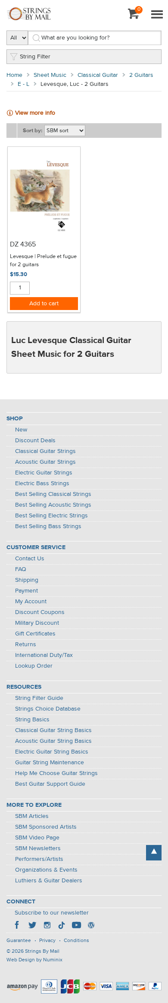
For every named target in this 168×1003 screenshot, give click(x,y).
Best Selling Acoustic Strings (53, 505)
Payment (26, 591)
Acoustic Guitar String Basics (53, 741)
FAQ (20, 569)
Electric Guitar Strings (43, 473)
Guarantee (18, 940)
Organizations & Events (46, 870)
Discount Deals (35, 441)
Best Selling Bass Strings (48, 526)
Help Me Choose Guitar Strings (56, 773)
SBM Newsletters (38, 848)
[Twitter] (32, 926)
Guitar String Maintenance (49, 763)
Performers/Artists (39, 859)
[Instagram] (46, 926)
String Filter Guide (39, 698)
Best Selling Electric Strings (51, 516)
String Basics (32, 720)
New (21, 430)
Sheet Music (50, 75)
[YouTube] (76, 926)
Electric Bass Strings (42, 483)
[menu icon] (157, 15)
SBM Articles (32, 816)
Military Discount (37, 623)
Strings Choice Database (48, 709)
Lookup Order (34, 666)
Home (14, 75)
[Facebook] (17, 926)
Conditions (76, 940)
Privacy (47, 940)
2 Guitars (141, 75)
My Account (31, 602)
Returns (25, 644)
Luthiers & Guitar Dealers (48, 881)
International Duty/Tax (44, 655)
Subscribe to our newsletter (52, 913)
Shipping (26, 580)
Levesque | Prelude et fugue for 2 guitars (43, 261)
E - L (23, 84)
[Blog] (90, 926)
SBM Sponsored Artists (46, 827)
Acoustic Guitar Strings (45, 462)
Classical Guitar (98, 75)
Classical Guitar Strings (45, 451)
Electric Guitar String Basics (51, 752)
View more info (35, 113)
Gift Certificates (35, 634)
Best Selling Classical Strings (53, 494)
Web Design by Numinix (34, 960)
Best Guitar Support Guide (50, 784)
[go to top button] (154, 852)
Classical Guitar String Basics (53, 730)
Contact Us (29, 559)
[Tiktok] (61, 926)
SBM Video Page (37, 838)
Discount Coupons (40, 612)
